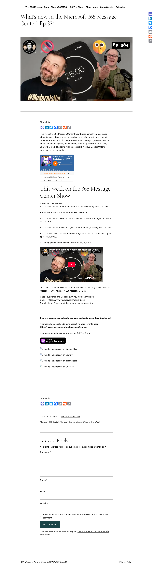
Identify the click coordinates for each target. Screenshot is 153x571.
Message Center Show (70, 416)
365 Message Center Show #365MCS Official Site (44, 562)
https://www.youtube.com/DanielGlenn (66, 300)
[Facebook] (150, 27)
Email (43, 491)
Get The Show (83, 333)
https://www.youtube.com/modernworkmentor (70, 303)
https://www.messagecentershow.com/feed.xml (63, 327)
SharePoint (95, 422)
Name (43, 480)
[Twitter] (150, 23)
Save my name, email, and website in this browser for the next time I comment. (75, 516)
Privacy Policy (126, 562)
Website (44, 503)
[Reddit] (150, 36)
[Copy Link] (150, 41)
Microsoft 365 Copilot (49, 422)
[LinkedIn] (150, 18)
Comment (45, 452)
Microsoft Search (67, 422)
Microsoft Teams (83, 422)
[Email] (150, 32)
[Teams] (150, 14)
